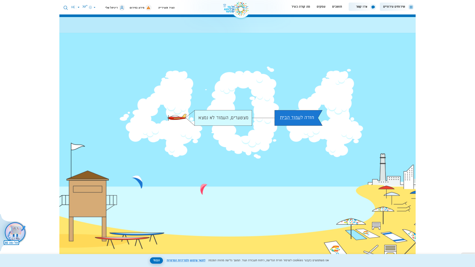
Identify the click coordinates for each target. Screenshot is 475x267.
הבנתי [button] (156, 260)
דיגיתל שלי (111, 7)
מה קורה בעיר (300, 6)
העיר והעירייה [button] (166, 7)
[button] (395, 7)
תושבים (337, 6)
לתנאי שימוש (197, 260)
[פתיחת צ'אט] (13, 233)
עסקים (321, 6)
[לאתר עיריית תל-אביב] (237, 10)
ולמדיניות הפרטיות (178, 260)
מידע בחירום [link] (137, 7)
